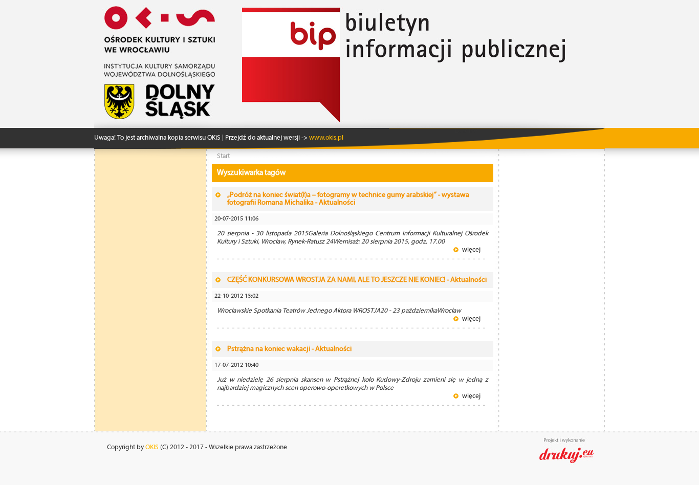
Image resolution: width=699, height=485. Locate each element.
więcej (471, 250)
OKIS (152, 447)
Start (223, 156)
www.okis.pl (325, 138)
